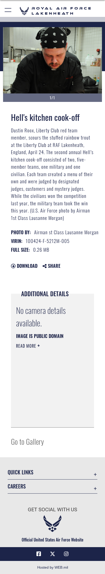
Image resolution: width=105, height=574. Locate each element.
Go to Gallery (27, 441)
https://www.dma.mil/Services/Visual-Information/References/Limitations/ (47, 418)
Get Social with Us (52, 510)
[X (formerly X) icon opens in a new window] (52, 554)
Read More (26, 346)
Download (26, 265)
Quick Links (20, 472)
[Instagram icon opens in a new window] (66, 554)
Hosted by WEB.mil (52, 567)
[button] (8, 11)
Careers (17, 486)
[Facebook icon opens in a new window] (39, 554)
